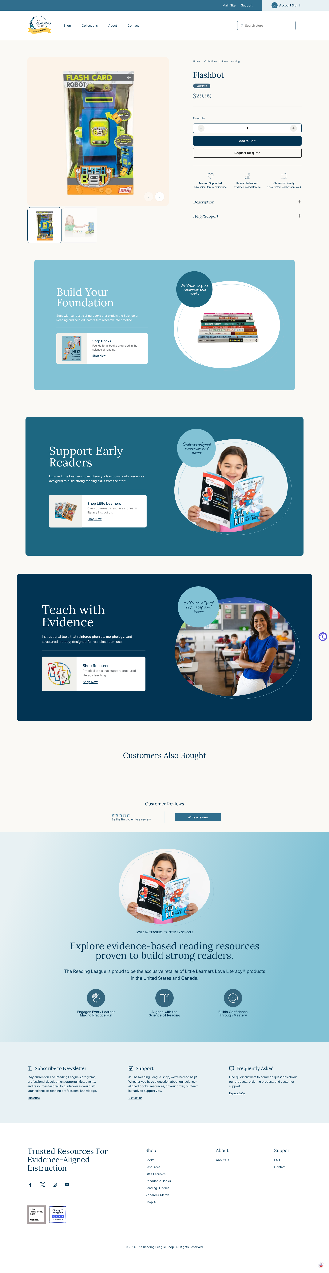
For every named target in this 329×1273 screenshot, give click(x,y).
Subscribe (34, 1098)
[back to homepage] (39, 25)
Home (196, 61)
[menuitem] (67, 25)
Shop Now (98, 355)
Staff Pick (201, 85)
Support (246, 5)
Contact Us (135, 1098)
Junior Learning (230, 61)
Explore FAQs (237, 1093)
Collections (210, 61)
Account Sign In (290, 5)
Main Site (229, 5)
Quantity (199, 118)
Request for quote (247, 153)
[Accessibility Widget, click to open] (323, 636)
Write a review (198, 817)
